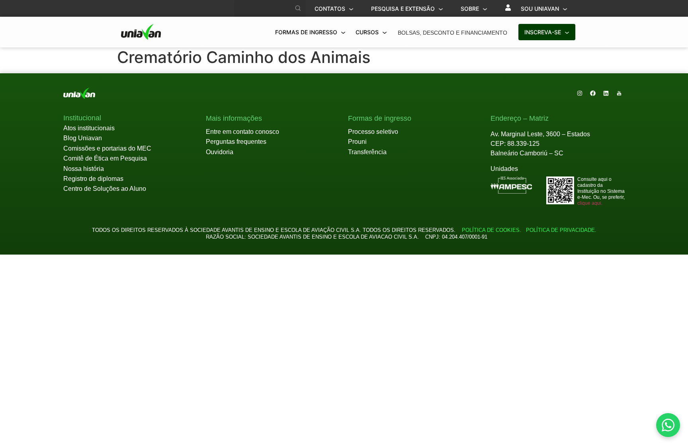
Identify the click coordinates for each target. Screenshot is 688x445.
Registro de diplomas (93, 178)
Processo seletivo (373, 131)
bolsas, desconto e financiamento (452, 32)
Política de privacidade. (559, 230)
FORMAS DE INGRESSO (307, 32)
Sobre (471, 8)
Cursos (368, 32)
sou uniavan (541, 8)
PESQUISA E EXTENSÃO (403, 8)
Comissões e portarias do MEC (107, 148)
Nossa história (83, 168)
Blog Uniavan (82, 138)
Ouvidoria (219, 152)
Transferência (367, 152)
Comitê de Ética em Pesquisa (105, 158)
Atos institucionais (89, 128)
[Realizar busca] (298, 8)
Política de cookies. (491, 230)
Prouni (357, 141)
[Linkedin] (606, 93)
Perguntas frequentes (236, 141)
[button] (82, 118)
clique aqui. (589, 203)
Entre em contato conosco (242, 131)
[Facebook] (592, 93)
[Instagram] (579, 93)
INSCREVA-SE (543, 32)
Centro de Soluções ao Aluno (104, 188)
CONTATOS (331, 8)
